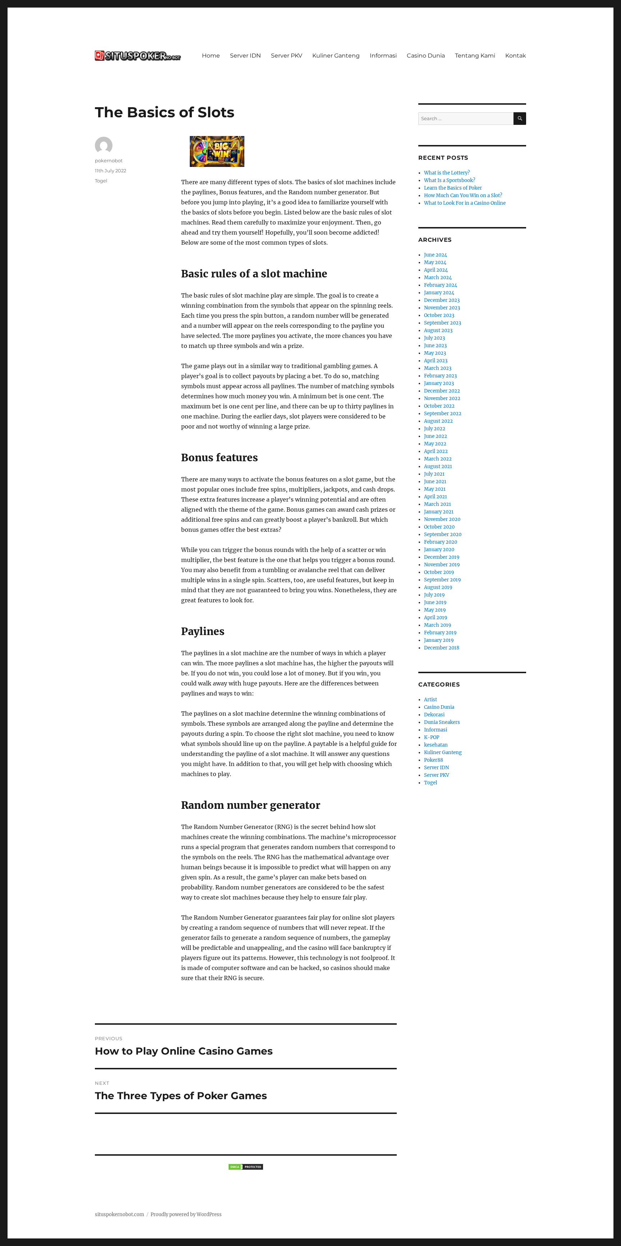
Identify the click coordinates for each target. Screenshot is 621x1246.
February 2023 (440, 376)
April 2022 (436, 451)
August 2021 (438, 466)
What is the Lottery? (447, 173)
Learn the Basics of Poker (453, 188)
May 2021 (435, 489)
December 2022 (442, 391)
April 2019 (435, 618)
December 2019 (442, 557)
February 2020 (440, 542)
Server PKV (286, 55)
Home (211, 55)
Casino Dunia (426, 55)
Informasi (383, 55)
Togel (101, 180)
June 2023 (435, 346)
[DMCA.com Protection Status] (246, 1166)
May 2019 (435, 610)
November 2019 (442, 565)
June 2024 (435, 255)
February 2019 (440, 633)
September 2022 (442, 414)
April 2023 (435, 361)
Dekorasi (434, 715)
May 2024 (435, 262)
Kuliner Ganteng (336, 55)
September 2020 (442, 534)
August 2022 (438, 421)
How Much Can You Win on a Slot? (463, 195)
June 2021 (435, 482)
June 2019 (435, 602)
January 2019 (439, 640)
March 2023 (437, 368)
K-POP (431, 737)
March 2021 (437, 504)
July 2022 (434, 429)
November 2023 (442, 308)
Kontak (515, 55)
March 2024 (438, 278)
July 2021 (434, 474)
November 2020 (442, 519)
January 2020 (439, 550)
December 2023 (442, 300)
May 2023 (435, 353)
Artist (430, 700)
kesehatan (436, 745)
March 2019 (437, 625)
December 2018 (441, 648)
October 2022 (439, 406)
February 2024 (440, 285)
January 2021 (439, 512)
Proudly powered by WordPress (186, 1214)
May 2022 (435, 444)
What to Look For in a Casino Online (465, 203)
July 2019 (434, 595)
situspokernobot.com (119, 1214)
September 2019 (442, 580)
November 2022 (442, 398)
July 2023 (434, 338)
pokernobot (109, 160)
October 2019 (439, 572)
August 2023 (438, 330)
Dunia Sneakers (442, 722)
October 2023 (439, 315)
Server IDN (245, 55)
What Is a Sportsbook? (449, 180)
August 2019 (438, 587)
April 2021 (435, 497)
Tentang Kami (475, 55)
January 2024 (439, 293)
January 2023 (439, 383)
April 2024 (436, 270)
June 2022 (435, 436)
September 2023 (442, 323)
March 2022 (438, 459)
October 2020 (439, 527)
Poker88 (433, 760)
